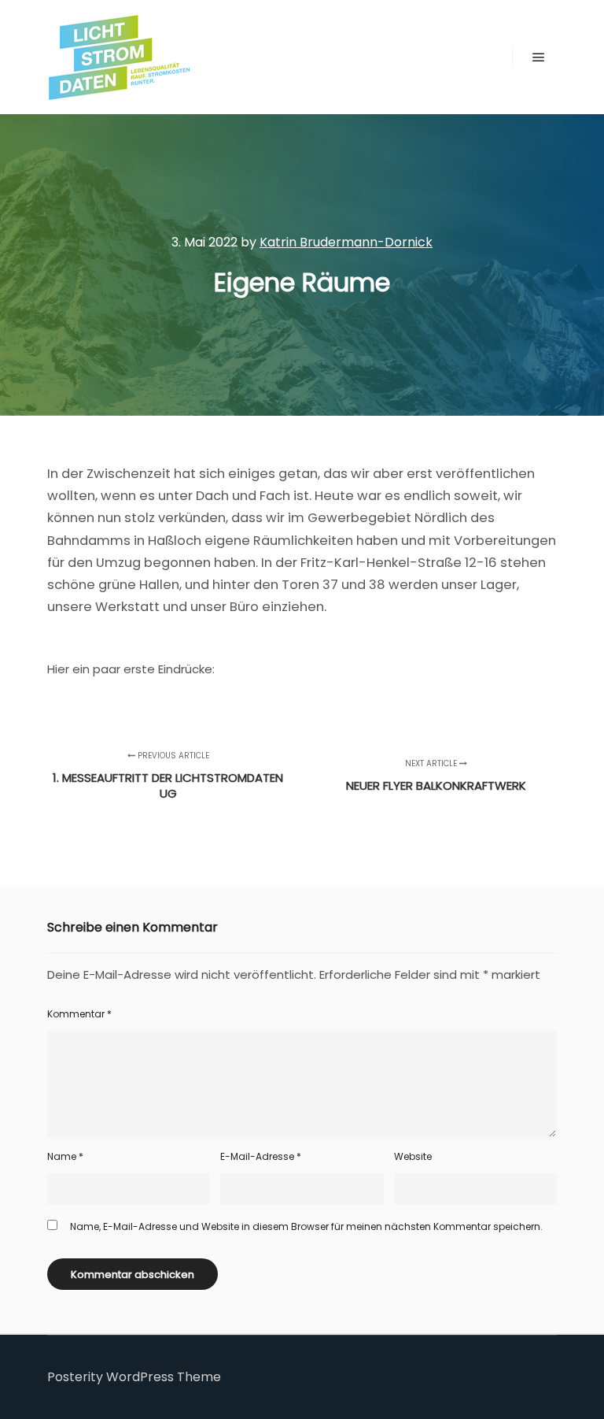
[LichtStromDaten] (118, 57)
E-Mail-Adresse (260, 1156)
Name (65, 1156)
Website (413, 1156)
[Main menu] (539, 57)
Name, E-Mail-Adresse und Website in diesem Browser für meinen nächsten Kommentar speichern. (306, 1226)
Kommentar (79, 1014)
